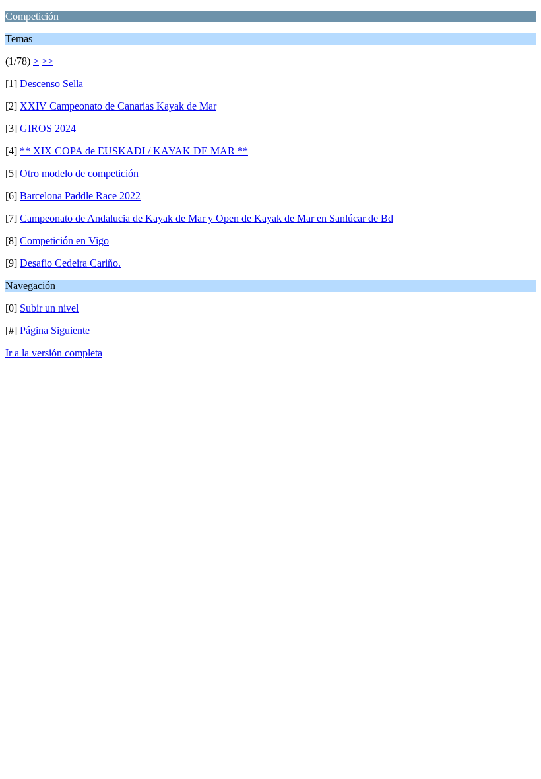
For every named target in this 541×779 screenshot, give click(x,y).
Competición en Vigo (64, 240)
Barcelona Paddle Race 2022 (80, 195)
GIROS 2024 (48, 128)
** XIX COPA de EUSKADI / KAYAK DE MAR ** (134, 150)
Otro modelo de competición (79, 173)
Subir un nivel (49, 308)
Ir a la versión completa (53, 352)
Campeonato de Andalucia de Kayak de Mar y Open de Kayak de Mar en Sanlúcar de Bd (206, 218)
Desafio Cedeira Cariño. (70, 263)
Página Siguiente (55, 330)
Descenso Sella (51, 83)
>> (47, 61)
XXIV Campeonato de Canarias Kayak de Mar (118, 106)
